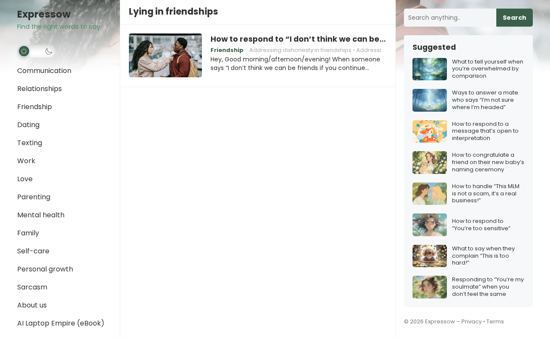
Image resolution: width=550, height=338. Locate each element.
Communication (44, 71)
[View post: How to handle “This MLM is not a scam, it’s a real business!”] (429, 194)
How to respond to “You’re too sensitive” (481, 225)
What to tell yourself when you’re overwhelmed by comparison (487, 69)
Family (28, 233)
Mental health (40, 215)
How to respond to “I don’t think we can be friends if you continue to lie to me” (299, 39)
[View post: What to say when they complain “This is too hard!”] (429, 256)
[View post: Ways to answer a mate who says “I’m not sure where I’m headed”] (429, 100)
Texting (29, 143)
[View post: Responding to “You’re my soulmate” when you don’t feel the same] (429, 287)
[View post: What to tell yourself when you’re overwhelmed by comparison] (429, 69)
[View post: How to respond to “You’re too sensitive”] (429, 224)
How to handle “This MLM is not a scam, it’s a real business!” (485, 194)
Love (25, 179)
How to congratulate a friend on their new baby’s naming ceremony (488, 163)
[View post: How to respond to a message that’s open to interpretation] (429, 131)
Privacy (471, 321)
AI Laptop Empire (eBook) (60, 323)
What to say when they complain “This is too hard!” (483, 256)
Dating (28, 125)
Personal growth (45, 269)
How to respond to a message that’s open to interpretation (485, 132)
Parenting (33, 197)
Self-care (33, 251)
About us (32, 305)
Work (26, 161)
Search (514, 17)
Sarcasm (32, 287)
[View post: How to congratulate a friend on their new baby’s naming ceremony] (429, 162)
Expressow (43, 14)
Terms (495, 321)
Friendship (34, 107)
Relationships (39, 89)
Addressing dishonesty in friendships (300, 50)
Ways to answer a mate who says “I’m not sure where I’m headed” (485, 100)
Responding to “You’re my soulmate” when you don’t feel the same (488, 287)
